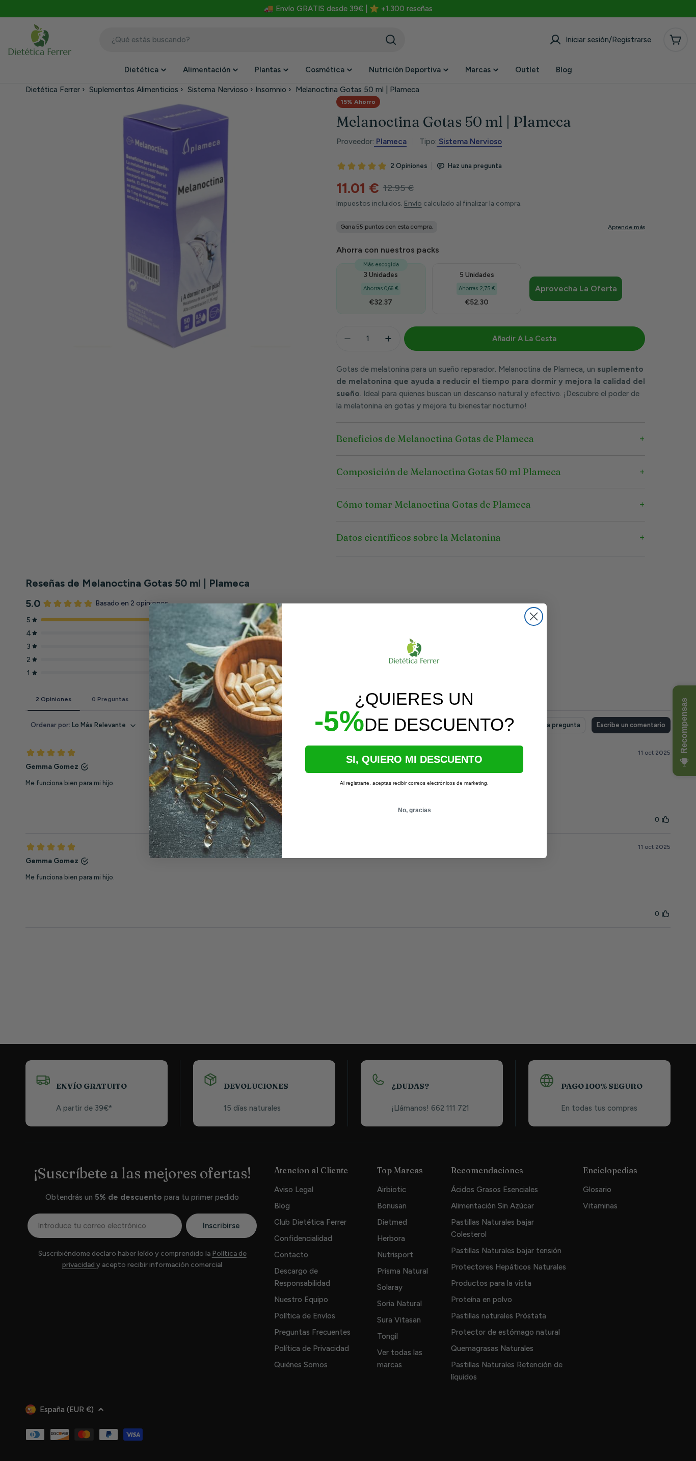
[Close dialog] (534, 616)
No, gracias (414, 810)
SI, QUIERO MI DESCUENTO (414, 759)
